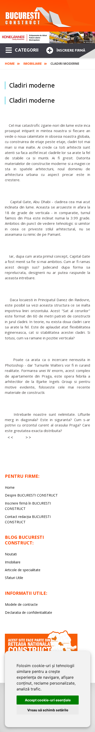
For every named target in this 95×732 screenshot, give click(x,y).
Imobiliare (32, 63)
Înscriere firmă (71, 50)
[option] (47, 37)
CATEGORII (26, 49)
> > (28, 437)
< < (10, 437)
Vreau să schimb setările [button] (47, 710)
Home (10, 63)
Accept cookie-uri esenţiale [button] (48, 700)
